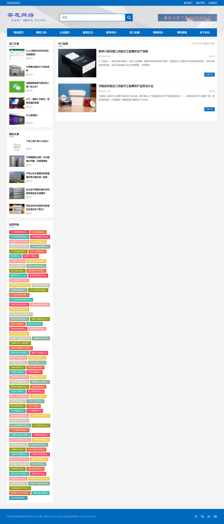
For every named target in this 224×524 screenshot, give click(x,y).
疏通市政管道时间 (19, 387)
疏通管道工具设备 (40, 382)
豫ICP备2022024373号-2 (51, 516)
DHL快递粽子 (17, 411)
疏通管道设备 (38, 377)
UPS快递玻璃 (38, 232)
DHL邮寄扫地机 (41, 425)
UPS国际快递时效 (19, 416)
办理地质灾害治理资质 (21, 314)
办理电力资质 (17, 391)
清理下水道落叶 (18, 358)
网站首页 (18, 32)
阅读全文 (209, 75)
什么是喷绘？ (32, 115)
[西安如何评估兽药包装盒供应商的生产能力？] (17, 209)
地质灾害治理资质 (19, 319)
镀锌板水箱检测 (18, 329)
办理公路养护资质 (38, 445)
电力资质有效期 (35, 391)
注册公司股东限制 (36, 261)
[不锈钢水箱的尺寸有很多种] (17, 70)
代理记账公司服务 (19, 377)
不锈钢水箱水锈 (18, 445)
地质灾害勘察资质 (40, 305)
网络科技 (158, 32)
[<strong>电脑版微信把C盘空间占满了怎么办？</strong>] (17, 87)
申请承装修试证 (18, 483)
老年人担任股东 (37, 251)
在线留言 (212, 3)
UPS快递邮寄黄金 (40, 247)
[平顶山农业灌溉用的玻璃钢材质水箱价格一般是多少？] (17, 177)
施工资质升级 (17, 271)
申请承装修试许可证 (20, 488)
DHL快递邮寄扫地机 (20, 425)
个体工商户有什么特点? (37, 141)
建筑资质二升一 (18, 275)
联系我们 (188, 3)
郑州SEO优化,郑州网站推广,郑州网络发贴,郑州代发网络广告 (26, 17)
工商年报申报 (38, 396)
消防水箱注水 (38, 474)
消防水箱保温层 (35, 469)
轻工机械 (134, 32)
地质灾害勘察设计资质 (21, 348)
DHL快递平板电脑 (38, 290)
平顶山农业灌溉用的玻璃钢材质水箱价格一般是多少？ (38, 177)
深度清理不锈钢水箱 (20, 440)
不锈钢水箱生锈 (40, 435)
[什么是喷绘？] (17, 119)
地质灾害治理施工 (19, 309)
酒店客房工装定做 (19, 464)
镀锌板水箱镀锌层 (19, 333)
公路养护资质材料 (19, 454)
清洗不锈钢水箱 (35, 367)
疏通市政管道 (38, 387)
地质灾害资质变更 (19, 305)
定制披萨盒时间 (18, 363)
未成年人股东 (30, 256)
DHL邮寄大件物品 (40, 416)
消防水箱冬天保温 (19, 474)
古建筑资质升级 (40, 338)
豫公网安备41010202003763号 (81, 516)
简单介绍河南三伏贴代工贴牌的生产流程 (123, 51)
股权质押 (15, 256)
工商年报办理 (17, 401)
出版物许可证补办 (19, 242)
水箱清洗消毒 (17, 372)
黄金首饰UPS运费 (19, 247)
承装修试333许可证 (20, 493)
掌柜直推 (182, 32)
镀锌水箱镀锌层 (37, 329)
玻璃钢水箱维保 (18, 290)
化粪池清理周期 (18, 498)
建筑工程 (41, 32)
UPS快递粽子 (34, 411)
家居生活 (88, 32)
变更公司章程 (17, 266)
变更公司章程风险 (36, 266)
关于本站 (204, 32)
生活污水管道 (38, 464)
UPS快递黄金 (38, 242)
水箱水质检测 (17, 367)
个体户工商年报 (35, 401)
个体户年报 (33, 406)
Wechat (202, 516)
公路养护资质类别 (40, 454)
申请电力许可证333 (39, 479)
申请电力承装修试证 (39, 483)
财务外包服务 (17, 324)
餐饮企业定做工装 (19, 459)
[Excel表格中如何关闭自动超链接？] (17, 54)
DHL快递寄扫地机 (19, 430)
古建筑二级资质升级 (20, 338)
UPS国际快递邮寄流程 (21, 300)
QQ (196, 516)
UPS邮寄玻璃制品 (19, 232)
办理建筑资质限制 (19, 280)
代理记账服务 (34, 372)
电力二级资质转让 (19, 396)
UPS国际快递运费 (19, 295)
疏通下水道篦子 (39, 353)
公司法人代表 (17, 261)
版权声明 (200, 3)
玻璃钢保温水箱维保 (20, 285)
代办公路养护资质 (36, 449)
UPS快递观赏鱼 (18, 251)
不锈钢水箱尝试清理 (20, 435)
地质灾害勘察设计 (40, 319)
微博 (209, 516)
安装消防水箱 (17, 469)
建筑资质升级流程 (36, 271)
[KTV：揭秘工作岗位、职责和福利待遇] (17, 103)
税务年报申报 (17, 406)
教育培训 (111, 32)
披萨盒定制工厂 (37, 363)
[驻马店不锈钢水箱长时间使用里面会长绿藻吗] (17, 193)
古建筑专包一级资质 (20, 343)
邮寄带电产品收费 (19, 421)
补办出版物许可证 (40, 237)
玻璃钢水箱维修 (40, 285)
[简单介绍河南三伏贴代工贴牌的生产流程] (77, 63)
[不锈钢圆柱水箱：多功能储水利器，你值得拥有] (17, 161)
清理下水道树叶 (37, 358)
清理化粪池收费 (40, 493)
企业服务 (64, 32)
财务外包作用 (34, 324)
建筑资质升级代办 (38, 275)
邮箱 (215, 516)
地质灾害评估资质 (19, 353)
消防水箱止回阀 (18, 479)
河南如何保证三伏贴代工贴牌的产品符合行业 (126, 86)
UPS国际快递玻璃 (19, 237)
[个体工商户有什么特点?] (17, 145)
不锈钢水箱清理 (40, 440)
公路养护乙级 (17, 449)
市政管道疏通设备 (19, 382)
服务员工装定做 (39, 459)
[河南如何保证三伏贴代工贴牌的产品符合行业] (77, 98)
